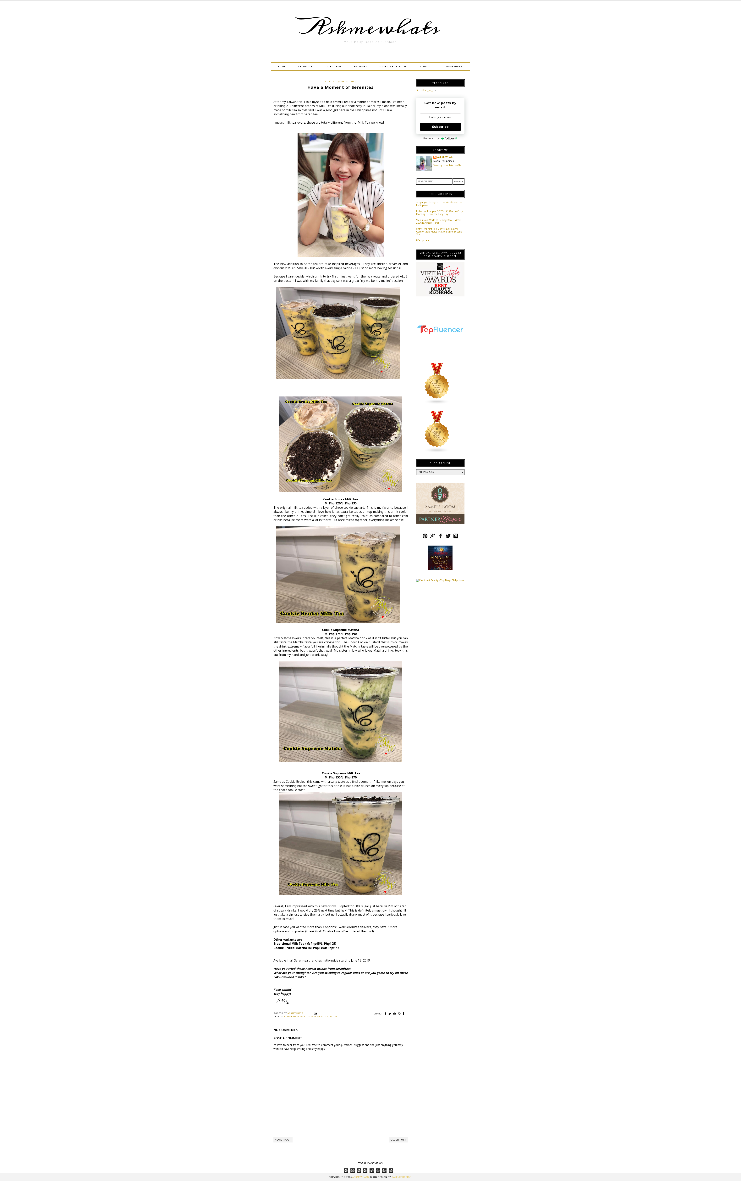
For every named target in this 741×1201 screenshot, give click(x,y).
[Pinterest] (425, 537)
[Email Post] (315, 1013)
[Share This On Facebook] (385, 1013)
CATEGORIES (333, 66)
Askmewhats (370, 27)
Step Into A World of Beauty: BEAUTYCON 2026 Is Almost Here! (438, 221)
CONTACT (426, 66)
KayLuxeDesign (402, 1177)
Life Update (422, 240)
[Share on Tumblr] (403, 1013)
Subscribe (440, 127)
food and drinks (294, 1016)
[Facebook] (440, 537)
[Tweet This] (390, 1013)
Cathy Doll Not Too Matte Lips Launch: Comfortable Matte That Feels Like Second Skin (439, 231)
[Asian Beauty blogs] (437, 403)
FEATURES (360, 66)
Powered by (431, 138)
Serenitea (330, 1016)
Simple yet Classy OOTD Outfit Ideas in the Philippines (439, 204)
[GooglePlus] (433, 537)
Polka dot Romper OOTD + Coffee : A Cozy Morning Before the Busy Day (439, 213)
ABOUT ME (305, 66)
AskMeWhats (445, 157)
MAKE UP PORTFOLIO (394, 66)
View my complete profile (447, 165)
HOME (282, 66)
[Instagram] (456, 537)
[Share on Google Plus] (399, 1013)
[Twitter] (448, 537)
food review (314, 1016)
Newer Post (283, 1140)
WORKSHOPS (454, 66)
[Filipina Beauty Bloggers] (437, 452)
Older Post (398, 1140)
